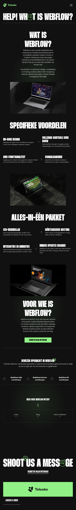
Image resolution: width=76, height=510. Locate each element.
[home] (9, 5)
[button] (71, 5)
